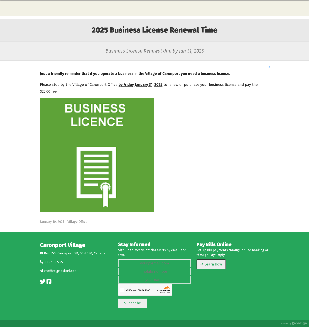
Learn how (212, 264)
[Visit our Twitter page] (42, 281)
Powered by (286, 323)
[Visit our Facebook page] (48, 281)
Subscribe (132, 303)
